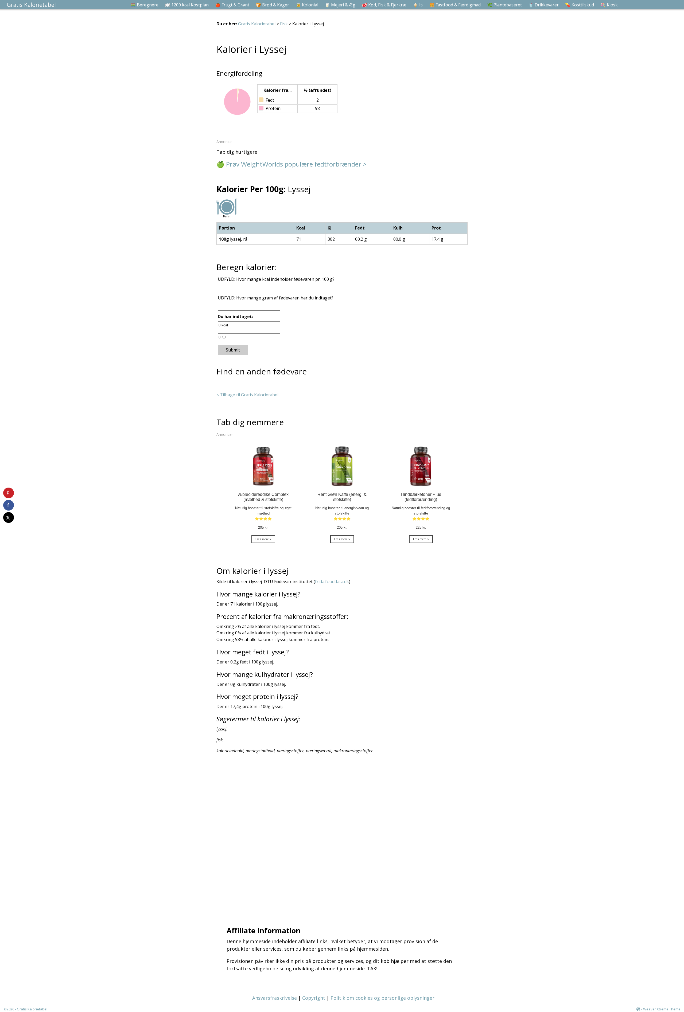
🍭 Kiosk (609, 5)
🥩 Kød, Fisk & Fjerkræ (384, 5)
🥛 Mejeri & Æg (340, 5)
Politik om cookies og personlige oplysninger (382, 998)
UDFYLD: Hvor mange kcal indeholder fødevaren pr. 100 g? (276, 279)
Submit (233, 350)
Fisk (284, 24)
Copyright (313, 998)
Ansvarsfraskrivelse (274, 998)
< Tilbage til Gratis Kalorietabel (247, 395)
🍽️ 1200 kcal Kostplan (187, 5)
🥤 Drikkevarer (543, 5)
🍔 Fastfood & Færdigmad (455, 5)
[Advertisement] (343, 838)
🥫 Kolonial (307, 5)
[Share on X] (8, 517)
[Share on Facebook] (8, 505)
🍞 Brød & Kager (272, 5)
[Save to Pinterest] (8, 493)
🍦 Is (418, 5)
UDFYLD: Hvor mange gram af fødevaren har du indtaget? (275, 298)
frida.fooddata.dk (332, 581)
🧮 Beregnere (144, 5)
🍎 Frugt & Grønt (232, 5)
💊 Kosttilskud (579, 5)
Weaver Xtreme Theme (662, 1009)
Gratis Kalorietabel (256, 24)
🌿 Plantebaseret (504, 5)
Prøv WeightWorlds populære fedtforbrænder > (296, 164)
